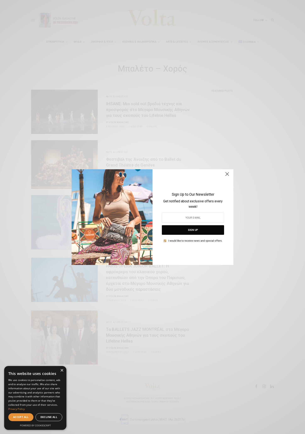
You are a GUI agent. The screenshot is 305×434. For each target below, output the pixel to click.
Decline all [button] (48, 417)
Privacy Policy (16, 409)
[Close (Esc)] (227, 176)
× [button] (61, 370)
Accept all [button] (21, 417)
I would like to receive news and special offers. (195, 241)
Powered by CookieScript (35, 425)
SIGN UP (193, 230)
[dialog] (35, 398)
